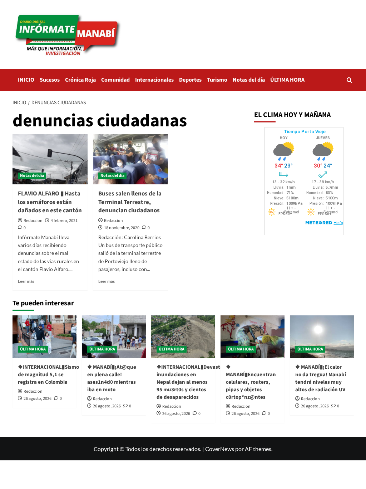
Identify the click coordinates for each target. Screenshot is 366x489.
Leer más (26, 281)
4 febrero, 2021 (64, 221)
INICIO (26, 80)
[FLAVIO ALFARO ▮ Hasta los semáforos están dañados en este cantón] (50, 159)
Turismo (217, 80)
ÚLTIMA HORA (287, 80)
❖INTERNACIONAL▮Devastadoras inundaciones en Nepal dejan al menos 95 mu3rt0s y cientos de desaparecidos (197, 382)
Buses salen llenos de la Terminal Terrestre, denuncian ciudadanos (130, 202)
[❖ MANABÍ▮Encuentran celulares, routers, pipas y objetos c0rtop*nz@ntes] (253, 336)
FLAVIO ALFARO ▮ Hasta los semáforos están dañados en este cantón (50, 202)
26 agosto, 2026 (37, 399)
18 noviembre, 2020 (121, 228)
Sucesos (50, 80)
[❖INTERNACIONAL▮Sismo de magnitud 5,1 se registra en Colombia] (44, 336)
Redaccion (33, 221)
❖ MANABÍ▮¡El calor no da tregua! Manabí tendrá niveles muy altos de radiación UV (320, 378)
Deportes (190, 80)
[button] (349, 80)
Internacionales (154, 80)
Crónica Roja (80, 80)
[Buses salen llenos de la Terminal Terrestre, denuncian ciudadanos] (130, 159)
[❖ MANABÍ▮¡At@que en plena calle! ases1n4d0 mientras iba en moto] (114, 336)
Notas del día (249, 80)
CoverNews (219, 448)
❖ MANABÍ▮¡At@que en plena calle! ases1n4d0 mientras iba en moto (111, 378)
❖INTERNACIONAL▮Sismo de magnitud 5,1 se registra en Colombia (48, 374)
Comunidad (115, 80)
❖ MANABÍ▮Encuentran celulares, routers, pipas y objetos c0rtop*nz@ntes (251, 382)
